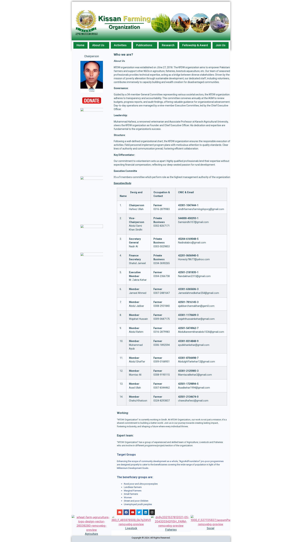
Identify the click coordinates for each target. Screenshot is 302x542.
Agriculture (91, 534)
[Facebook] (126, 512)
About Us (98, 45)
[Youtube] (132, 512)
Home (80, 45)
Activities (120, 45)
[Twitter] (139, 512)
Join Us (220, 45)
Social (210, 528)
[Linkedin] (145, 512)
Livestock (131, 528)
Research (168, 45)
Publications (144, 45)
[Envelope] (120, 512)
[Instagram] (152, 512)
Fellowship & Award (195, 45)
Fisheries (171, 529)
